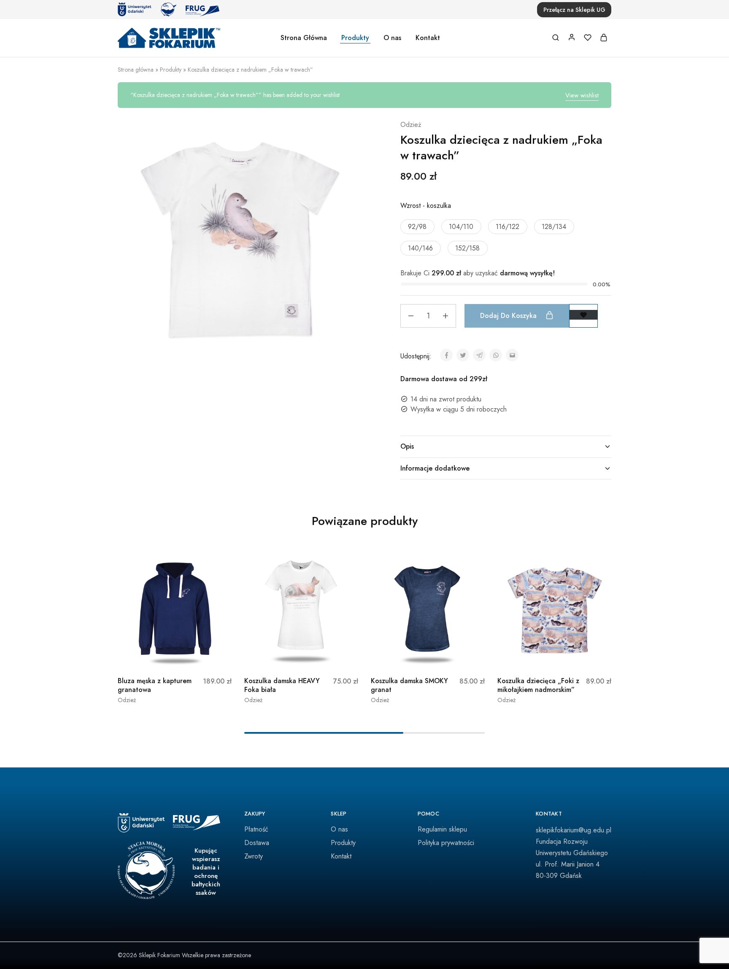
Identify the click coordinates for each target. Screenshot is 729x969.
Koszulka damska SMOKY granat (409, 685)
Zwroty (253, 856)
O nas (392, 38)
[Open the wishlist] (583, 315)
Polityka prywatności (446, 843)
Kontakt (428, 38)
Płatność (256, 829)
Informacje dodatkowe (435, 468)
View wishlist (582, 95)
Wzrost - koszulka (425, 205)
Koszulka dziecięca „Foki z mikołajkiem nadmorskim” (538, 685)
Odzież (410, 124)
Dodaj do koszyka (509, 315)
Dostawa (256, 843)
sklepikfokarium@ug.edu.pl (573, 830)
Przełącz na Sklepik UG (574, 9)
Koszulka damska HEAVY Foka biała (282, 685)
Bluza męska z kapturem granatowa (155, 685)
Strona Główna (304, 38)
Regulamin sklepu (442, 829)
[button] (417, 226)
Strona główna (136, 69)
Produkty (355, 38)
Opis (407, 446)
